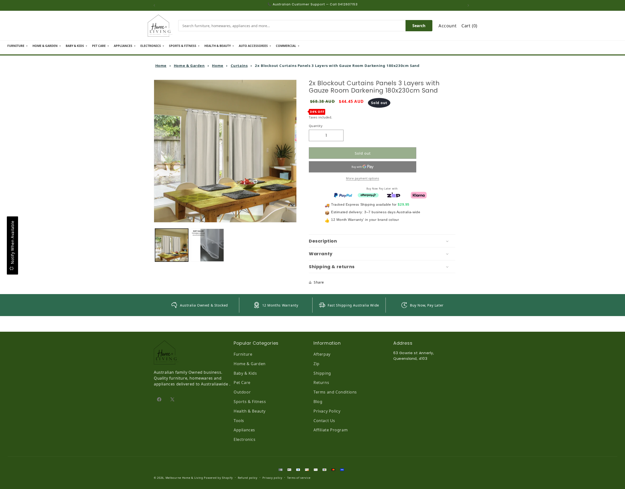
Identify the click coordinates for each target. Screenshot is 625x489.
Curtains (239, 65)
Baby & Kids (245, 373)
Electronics (245, 439)
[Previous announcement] (155, 5)
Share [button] (319, 282)
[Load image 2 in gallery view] (207, 245)
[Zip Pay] (394, 194)
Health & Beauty (250, 411)
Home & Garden (189, 65)
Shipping (322, 373)
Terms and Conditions (335, 392)
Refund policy (248, 477)
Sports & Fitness (250, 401)
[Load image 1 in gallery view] (171, 245)
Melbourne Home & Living (184, 477)
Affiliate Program (330, 430)
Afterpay (322, 354)
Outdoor (242, 392)
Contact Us (324, 420)
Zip (316, 363)
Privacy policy (272, 477)
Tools (239, 420)
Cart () (469, 26)
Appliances (244, 430)
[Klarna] (419, 194)
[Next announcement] (469, 5)
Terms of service (298, 477)
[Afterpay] (368, 194)
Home (161, 65)
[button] (382, 241)
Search (419, 25)
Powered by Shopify (218, 477)
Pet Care (242, 382)
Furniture (243, 354)
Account (447, 26)
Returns (321, 382)
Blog (317, 401)
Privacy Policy (326, 411)
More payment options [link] (362, 178)
